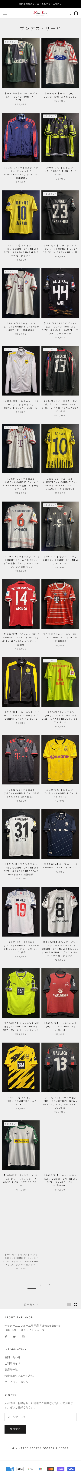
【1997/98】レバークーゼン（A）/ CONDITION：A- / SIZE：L (20, 97)
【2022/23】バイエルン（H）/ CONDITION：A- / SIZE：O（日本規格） (60, 637)
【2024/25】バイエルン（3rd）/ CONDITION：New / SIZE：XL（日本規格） (21, 326)
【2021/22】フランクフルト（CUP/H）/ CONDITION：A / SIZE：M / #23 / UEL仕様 (60, 249)
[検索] (69, 13)
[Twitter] (14, 1336)
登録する (15, 1429)
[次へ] (49, 1285)
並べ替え (30, 1304)
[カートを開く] (76, 13)
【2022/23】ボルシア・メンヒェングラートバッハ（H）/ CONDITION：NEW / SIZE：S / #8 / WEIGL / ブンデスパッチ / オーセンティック (60, 949)
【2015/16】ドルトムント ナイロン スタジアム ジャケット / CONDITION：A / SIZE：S (21, 715)
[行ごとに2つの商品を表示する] (75, 1304)
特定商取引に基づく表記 (19, 1375)
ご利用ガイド (12, 1363)
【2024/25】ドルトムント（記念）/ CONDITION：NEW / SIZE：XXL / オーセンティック (21, 1026)
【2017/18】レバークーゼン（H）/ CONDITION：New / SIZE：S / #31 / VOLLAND (60, 1256)
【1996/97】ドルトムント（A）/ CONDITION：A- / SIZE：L (60, 171)
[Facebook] (6, 1336)
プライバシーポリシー (18, 1382)
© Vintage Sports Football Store (40, 1448)
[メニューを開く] (5, 12)
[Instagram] (23, 1336)
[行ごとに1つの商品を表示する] (69, 1304)
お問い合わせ (12, 1357)
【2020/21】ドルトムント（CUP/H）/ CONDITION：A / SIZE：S (60, 793)
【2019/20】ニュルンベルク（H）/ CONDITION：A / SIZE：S (60, 1026)
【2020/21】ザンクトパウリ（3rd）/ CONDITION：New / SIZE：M (60, 560)
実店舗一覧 (11, 1369)
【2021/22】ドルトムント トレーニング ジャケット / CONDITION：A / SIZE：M (21, 404)
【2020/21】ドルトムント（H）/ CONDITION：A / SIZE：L (21, 1101)
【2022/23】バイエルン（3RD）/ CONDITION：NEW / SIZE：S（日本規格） (21, 793)
